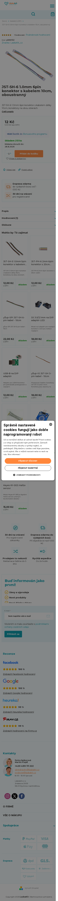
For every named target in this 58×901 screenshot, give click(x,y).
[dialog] (27, 450)
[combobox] (50, 424)
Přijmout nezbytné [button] (28, 468)
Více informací (14, 454)
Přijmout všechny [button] (27, 460)
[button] (27, 475)
